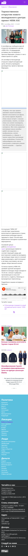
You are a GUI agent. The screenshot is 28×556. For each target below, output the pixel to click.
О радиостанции (6, 492)
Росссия (3, 426)
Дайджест (9, 326)
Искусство (4, 447)
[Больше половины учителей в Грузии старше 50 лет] (14, 334)
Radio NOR (3, 300)
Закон (3, 412)
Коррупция (4, 415)
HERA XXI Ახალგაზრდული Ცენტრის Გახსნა (14, 300)
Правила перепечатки (8, 490)
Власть (3, 406)
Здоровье (4, 445)
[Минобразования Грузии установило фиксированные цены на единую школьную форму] (14, 358)
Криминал (4, 402)
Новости (4, 7)
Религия (3, 454)
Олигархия (4, 404)
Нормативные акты (7, 488)
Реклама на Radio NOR (8, 494)
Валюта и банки (6, 463)
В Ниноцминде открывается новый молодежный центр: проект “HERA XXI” (15, 307)
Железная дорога (6, 465)
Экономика (4, 472)
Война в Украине (7, 422)
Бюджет (3, 461)
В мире (3, 427)
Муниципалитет (6, 414)
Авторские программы (8, 441)
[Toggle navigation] (24, 2)
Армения (4, 435)
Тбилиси (4, 433)
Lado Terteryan (9, 26)
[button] (12, 388)
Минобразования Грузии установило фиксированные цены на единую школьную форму (12, 369)
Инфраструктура (6, 474)
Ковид (3, 451)
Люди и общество (6, 449)
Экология (4, 470)
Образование (12, 7)
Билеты (3, 466)
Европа (3, 429)
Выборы (3, 408)
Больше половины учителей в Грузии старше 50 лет (13, 343)
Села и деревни (6, 424)
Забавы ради (5, 443)
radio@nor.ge (5, 524)
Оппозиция (4, 410)
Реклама (4, 468)
